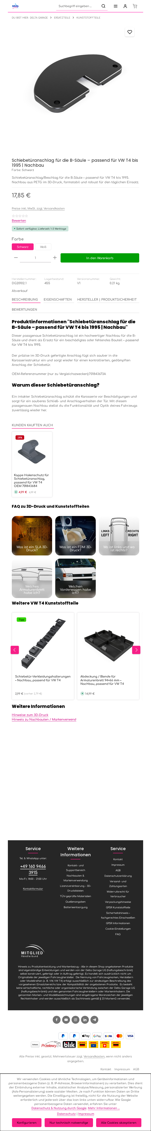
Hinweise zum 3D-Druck (30, 715)
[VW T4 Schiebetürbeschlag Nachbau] (75, 86)
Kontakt (118, 859)
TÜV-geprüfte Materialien (75, 896)
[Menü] (115, 6)
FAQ (118, 934)
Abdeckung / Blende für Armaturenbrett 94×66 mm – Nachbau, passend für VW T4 (102, 680)
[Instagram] (75, 1020)
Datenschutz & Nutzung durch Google (59, 1108)
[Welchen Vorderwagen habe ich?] (75, 578)
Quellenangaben (75, 901)
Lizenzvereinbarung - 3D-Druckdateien (75, 888)
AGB (118, 870)
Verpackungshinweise (118, 901)
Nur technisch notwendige (69, 1122)
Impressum (117, 864)
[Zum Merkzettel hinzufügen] (129, 31)
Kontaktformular (33, 888)
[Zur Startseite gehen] (15, 6)
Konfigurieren (27, 1122)
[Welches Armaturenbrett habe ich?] (32, 578)
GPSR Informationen (118, 923)
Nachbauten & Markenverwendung (76, 878)
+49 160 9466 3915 (33, 869)
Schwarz (23, 247)
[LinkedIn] (85, 1020)
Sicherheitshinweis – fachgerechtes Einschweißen (118, 915)
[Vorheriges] (15, 650)
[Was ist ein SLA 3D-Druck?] (32, 535)
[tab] (26, 299)
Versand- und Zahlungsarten (118, 884)
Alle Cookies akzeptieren (118, 1122)
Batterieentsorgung (75, 907)
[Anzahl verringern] (16, 257)
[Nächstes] (136, 650)
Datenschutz (66, 1113)
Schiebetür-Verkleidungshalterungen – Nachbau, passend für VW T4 (43, 678)
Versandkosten (94, 1056)
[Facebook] (57, 1020)
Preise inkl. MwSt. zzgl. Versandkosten (38, 208)
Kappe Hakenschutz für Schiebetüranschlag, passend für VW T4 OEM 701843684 (31, 480)
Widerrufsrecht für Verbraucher (118, 894)
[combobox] (77, 6)
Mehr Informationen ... (104, 1108)
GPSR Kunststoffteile (118, 907)
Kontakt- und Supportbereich (75, 868)
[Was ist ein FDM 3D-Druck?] (75, 535)
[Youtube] (66, 1020)
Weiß (43, 247)
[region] (75, 86)
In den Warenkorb (99, 258)
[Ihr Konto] (125, 6)
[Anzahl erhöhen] (55, 257)
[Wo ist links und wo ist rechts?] (119, 535)
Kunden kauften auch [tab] (32, 425)
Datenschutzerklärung (118, 875)
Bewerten (19, 220)
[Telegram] (94, 1020)
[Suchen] (103, 6)
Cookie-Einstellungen (118, 928)
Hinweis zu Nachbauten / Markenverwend (44, 719)
